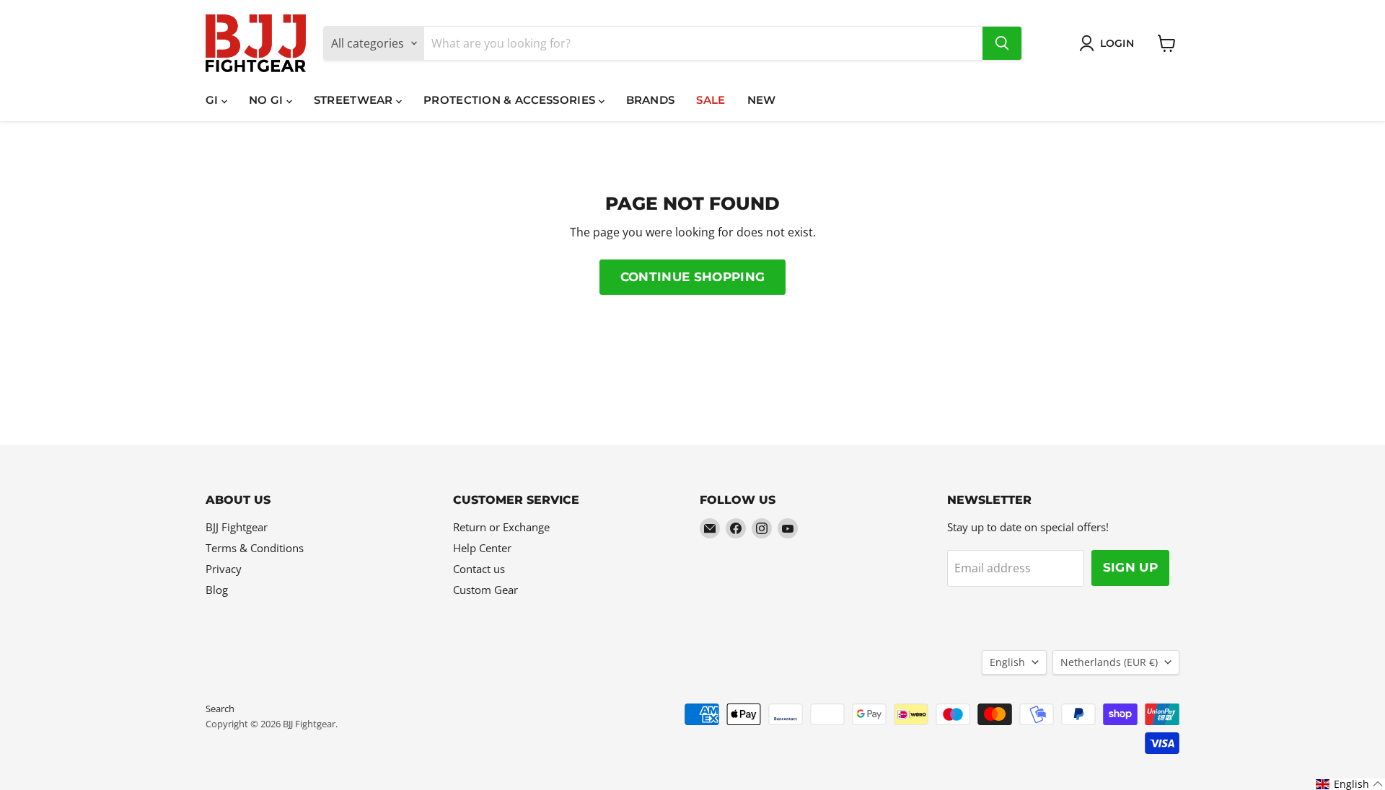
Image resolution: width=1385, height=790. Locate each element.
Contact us (479, 569)
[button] (1349, 784)
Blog (217, 589)
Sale (710, 100)
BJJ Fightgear (237, 527)
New (761, 100)
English (1007, 662)
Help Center (482, 548)
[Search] (1001, 43)
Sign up (1130, 567)
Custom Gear (485, 589)
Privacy (224, 569)
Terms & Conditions (255, 548)
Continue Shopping (692, 277)
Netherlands (1109, 662)
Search (220, 708)
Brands (650, 100)
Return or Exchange (501, 527)
